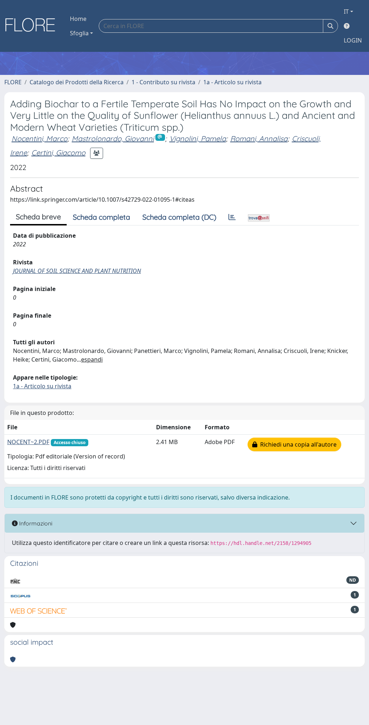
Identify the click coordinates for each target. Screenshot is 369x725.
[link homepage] (32, 26)
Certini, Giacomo (58, 152)
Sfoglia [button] (79, 33)
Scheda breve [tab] (38, 216)
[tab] (232, 217)
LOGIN (353, 40)
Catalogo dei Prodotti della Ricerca (77, 82)
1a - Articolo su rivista (232, 82)
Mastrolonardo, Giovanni (113, 138)
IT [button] (346, 11)
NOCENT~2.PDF (28, 442)
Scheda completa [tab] (101, 216)
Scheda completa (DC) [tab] (179, 216)
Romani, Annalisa (259, 138)
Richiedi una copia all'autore (297, 444)
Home (78, 19)
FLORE (13, 82)
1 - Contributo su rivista (163, 82)
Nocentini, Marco (39, 138)
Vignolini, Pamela (197, 138)
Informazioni (35, 523)
